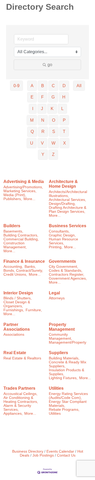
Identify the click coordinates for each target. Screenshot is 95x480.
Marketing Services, (19, 191)
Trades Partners (19, 388)
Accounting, (13, 267)
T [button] (64, 131)
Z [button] (53, 154)
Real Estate (14, 352)
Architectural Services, (67, 200)
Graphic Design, (62, 235)
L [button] (62, 108)
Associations (13, 335)
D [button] (64, 85)
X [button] (64, 143)
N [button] (42, 120)
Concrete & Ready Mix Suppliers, (67, 364)
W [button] (53, 143)
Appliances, (13, 413)
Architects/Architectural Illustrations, (68, 194)
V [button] (42, 143)
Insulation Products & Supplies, (66, 372)
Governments (62, 261)
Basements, (13, 231)
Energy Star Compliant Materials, (68, 404)
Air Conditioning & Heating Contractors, (20, 400)
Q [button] (32, 131)
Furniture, (34, 310)
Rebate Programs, (64, 410)
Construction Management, (15, 245)
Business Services (67, 226)
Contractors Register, (66, 274)
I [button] (32, 108)
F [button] (42, 97)
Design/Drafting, (62, 204)
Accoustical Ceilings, (20, 394)
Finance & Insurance (24, 261)
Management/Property (67, 342)
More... (29, 199)
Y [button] (42, 154)
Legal (54, 293)
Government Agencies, (68, 278)
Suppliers (58, 352)
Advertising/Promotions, (23, 187)
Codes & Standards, (65, 271)
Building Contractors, (20, 235)
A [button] (32, 85)
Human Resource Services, (63, 241)
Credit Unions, (15, 274)
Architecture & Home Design (63, 184)
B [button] (42, 85)
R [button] (43, 131)
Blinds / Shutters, (17, 298)
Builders (11, 226)
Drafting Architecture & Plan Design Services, (67, 210)
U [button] (31, 143)
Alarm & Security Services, (17, 408)
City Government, (63, 267)
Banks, (30, 267)
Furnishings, (13, 310)
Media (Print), (14, 195)
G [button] (53, 97)
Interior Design (18, 293)
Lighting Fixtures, (63, 378)
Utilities (56, 388)
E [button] (32, 97)
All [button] (79, 85)
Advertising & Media (23, 181)
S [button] (53, 131)
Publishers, (12, 199)
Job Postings (43, 455)
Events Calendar (60, 451)
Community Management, (60, 336)
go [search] (50, 64)
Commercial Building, (21, 239)
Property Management (62, 326)
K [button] (52, 108)
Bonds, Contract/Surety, (23, 271)
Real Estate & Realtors (22, 358)
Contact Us (66, 455)
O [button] (53, 120)
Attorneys (57, 298)
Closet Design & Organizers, (16, 304)
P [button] (64, 120)
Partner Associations (16, 326)
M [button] (32, 120)
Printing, (56, 247)
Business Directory (27, 451)
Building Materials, (64, 358)
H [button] (63, 97)
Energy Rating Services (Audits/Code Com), (68, 396)
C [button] (53, 85)
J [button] (42, 108)
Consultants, (59, 231)
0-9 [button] (16, 85)
